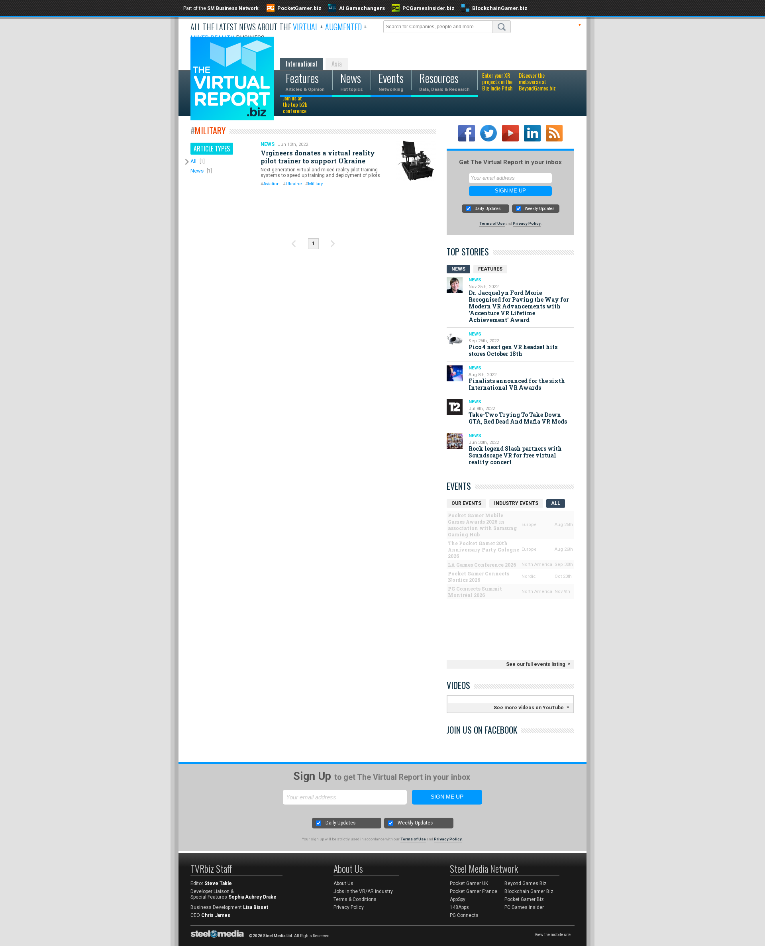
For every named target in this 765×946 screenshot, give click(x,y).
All (193, 161)
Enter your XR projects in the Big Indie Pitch (497, 82)
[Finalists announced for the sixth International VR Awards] (455, 373)
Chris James (215, 915)
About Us (343, 883)
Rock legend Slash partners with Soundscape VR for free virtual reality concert (515, 455)
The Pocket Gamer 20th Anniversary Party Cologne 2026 (483, 549)
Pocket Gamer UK (469, 883)
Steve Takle (218, 883)
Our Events (466, 503)
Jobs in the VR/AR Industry (363, 891)
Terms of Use (492, 223)
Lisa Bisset (255, 907)
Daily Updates (488, 208)
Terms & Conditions (355, 899)
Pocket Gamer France (473, 891)
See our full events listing (535, 664)
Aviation (271, 183)
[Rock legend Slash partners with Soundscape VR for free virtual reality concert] (455, 441)
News (197, 171)
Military (315, 183)
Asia (337, 64)
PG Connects (464, 915)
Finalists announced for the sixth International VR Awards (517, 384)
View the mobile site (553, 934)
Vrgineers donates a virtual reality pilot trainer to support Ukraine (318, 157)
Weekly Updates (540, 208)
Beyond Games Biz (525, 883)
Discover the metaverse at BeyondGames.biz (537, 82)
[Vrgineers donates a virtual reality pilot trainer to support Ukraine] (416, 161)
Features (490, 269)
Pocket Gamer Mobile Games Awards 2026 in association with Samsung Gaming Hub (482, 525)
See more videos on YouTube (529, 707)
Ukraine (294, 183)
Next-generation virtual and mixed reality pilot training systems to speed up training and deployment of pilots (320, 172)
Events (459, 485)
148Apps (459, 907)
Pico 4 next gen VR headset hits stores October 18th (513, 350)
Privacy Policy (527, 223)
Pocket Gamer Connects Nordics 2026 (478, 576)
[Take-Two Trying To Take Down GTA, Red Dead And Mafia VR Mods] (455, 407)
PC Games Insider (524, 907)
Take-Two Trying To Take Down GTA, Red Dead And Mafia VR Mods (518, 418)
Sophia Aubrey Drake (252, 897)
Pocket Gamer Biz (524, 899)
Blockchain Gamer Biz (528, 891)
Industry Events (516, 503)
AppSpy (457, 899)
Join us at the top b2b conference (295, 105)
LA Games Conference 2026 (482, 564)
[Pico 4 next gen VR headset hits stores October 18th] (455, 339)
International (301, 64)
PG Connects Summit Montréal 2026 (475, 591)
